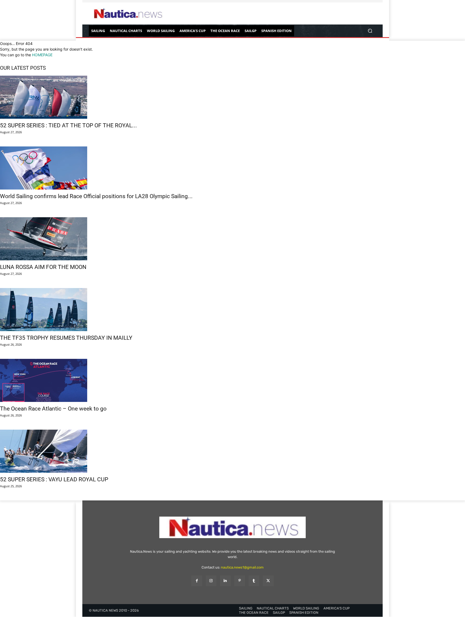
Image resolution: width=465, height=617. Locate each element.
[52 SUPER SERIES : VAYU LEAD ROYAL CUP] (232, 451)
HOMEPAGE (42, 54)
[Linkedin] (225, 581)
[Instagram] (211, 581)
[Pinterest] (239, 581)
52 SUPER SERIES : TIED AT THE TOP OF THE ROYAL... (68, 125)
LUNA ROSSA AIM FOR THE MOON (43, 267)
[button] (370, 30)
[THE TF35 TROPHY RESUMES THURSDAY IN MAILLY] (232, 309)
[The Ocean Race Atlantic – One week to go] (232, 380)
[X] (268, 581)
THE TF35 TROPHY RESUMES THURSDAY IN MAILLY (66, 338)
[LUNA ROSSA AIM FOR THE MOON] (232, 238)
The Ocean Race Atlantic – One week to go (53, 408)
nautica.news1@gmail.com (242, 567)
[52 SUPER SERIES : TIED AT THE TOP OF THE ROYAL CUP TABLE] (232, 97)
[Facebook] (196, 581)
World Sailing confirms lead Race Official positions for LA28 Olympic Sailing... (96, 196)
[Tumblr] (254, 581)
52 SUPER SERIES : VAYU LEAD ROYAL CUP (54, 479)
